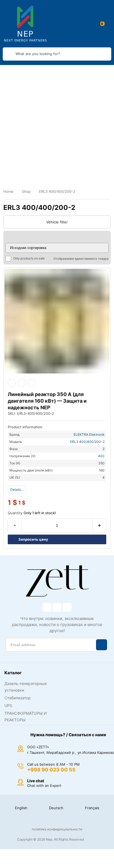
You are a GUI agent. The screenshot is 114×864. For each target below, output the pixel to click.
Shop (26, 191)
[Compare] (31, 383)
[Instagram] (57, 607)
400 (101, 456)
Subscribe (101, 644)
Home (8, 191)
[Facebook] (47, 607)
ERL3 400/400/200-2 (87, 442)
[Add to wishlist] (21, 383)
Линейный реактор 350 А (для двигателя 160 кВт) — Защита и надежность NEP (47, 400)
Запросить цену (33, 539)
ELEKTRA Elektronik (89, 434)
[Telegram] (67, 607)
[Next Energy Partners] (25, 23)
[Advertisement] (57, 124)
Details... (17, 489)
